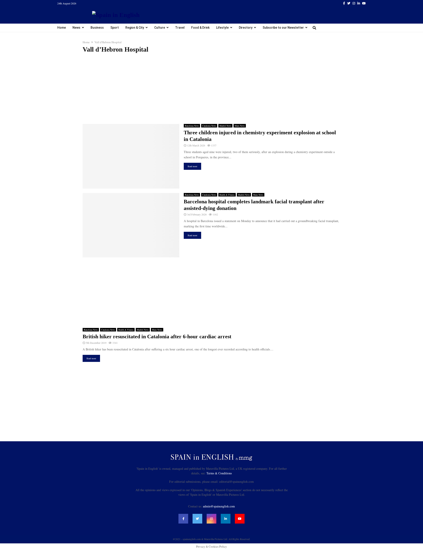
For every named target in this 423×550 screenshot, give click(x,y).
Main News (240, 125)
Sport (114, 27)
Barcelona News (192, 125)
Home (61, 27)
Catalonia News (209, 125)
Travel (180, 27)
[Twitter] (197, 519)
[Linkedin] (225, 519)
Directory (245, 27)
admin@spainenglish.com (219, 506)
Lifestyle (222, 27)
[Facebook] (183, 519)
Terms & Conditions (219, 473)
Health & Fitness (227, 194)
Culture (159, 27)
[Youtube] (240, 519)
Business (97, 27)
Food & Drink (200, 27)
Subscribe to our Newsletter (283, 27)
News (76, 27)
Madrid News (225, 125)
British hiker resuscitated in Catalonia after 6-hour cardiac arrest (157, 336)
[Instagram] (211, 519)
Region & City (134, 27)
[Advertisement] (211, 89)
